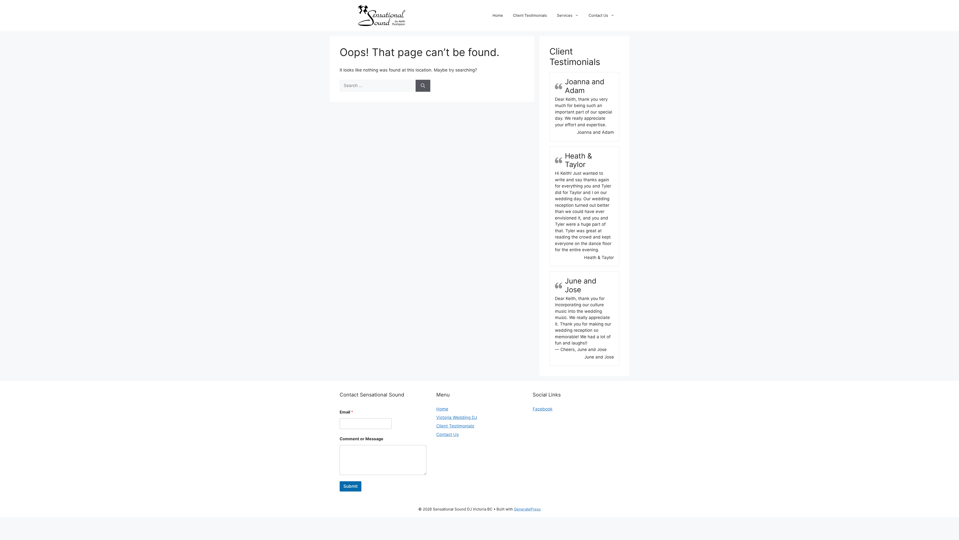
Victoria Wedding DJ (456, 417)
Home (497, 15)
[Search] (423, 86)
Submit (350, 486)
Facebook (542, 409)
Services (564, 15)
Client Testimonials (530, 15)
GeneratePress (527, 509)
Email (346, 412)
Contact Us (598, 15)
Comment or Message (361, 438)
